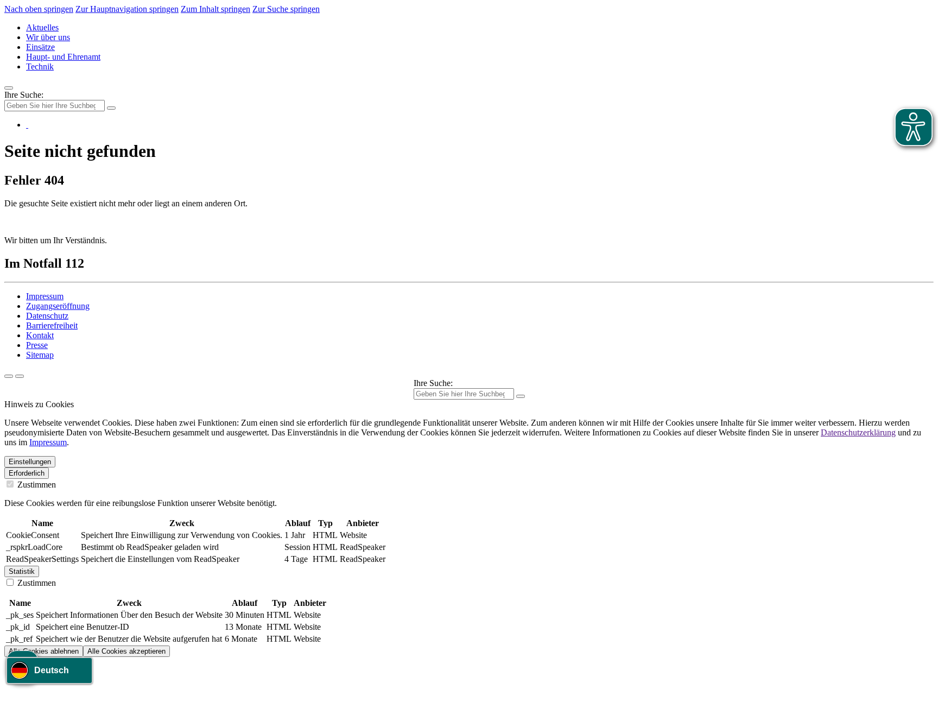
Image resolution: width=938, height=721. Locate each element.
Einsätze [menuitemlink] (40, 47)
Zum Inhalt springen (215, 9)
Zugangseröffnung (58, 306)
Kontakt (40, 335)
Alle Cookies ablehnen (44, 651)
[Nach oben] (19, 376)
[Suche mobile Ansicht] (111, 108)
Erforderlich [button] (27, 473)
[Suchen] (520, 396)
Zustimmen (35, 484)
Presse (37, 345)
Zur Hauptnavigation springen (127, 9)
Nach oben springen (38, 9)
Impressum (45, 296)
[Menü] (8, 88)
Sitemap (40, 354)
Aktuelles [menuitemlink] (42, 27)
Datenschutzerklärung (858, 432)
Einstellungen (30, 462)
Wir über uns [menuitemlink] (48, 37)
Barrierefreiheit (52, 325)
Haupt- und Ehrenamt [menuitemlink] (63, 56)
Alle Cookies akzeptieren (126, 651)
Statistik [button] (22, 571)
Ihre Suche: (23, 94)
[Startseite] (27, 124)
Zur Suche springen (286, 9)
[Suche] (8, 376)
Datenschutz (47, 315)
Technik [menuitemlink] (40, 66)
